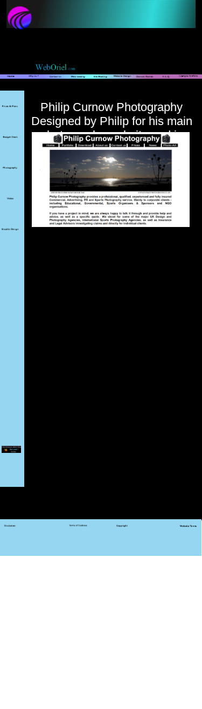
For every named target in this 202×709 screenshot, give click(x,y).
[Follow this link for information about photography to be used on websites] (10, 175)
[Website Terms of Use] (188, 533)
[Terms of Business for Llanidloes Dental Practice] (78, 533)
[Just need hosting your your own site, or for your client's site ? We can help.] (100, 83)
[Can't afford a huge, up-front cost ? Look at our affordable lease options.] (78, 83)
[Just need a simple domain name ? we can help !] (145, 83)
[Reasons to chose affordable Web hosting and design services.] (34, 83)
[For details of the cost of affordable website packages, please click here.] (10, 114)
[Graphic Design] (10, 236)
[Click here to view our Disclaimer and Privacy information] (10, 533)
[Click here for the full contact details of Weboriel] (56, 83)
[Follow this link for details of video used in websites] (10, 206)
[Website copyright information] (122, 533)
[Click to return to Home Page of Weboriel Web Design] (10, 84)
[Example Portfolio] (188, 84)
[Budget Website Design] (10, 144)
